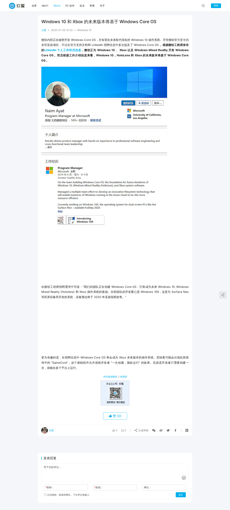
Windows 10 (84, 30)
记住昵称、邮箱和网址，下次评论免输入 (68, 494)
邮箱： (98, 487)
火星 (43, 30)
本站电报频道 (110, 376)
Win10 (56, 5)
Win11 (45, 5)
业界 (34, 5)
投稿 (216, 5)
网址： (147, 487)
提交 (181, 494)
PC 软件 (70, 5)
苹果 (92, 5)
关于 (102, 5)
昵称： (49, 487)
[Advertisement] (115, 255)
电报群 (123, 376)
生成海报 (143, 430)
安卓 (82, 5)
